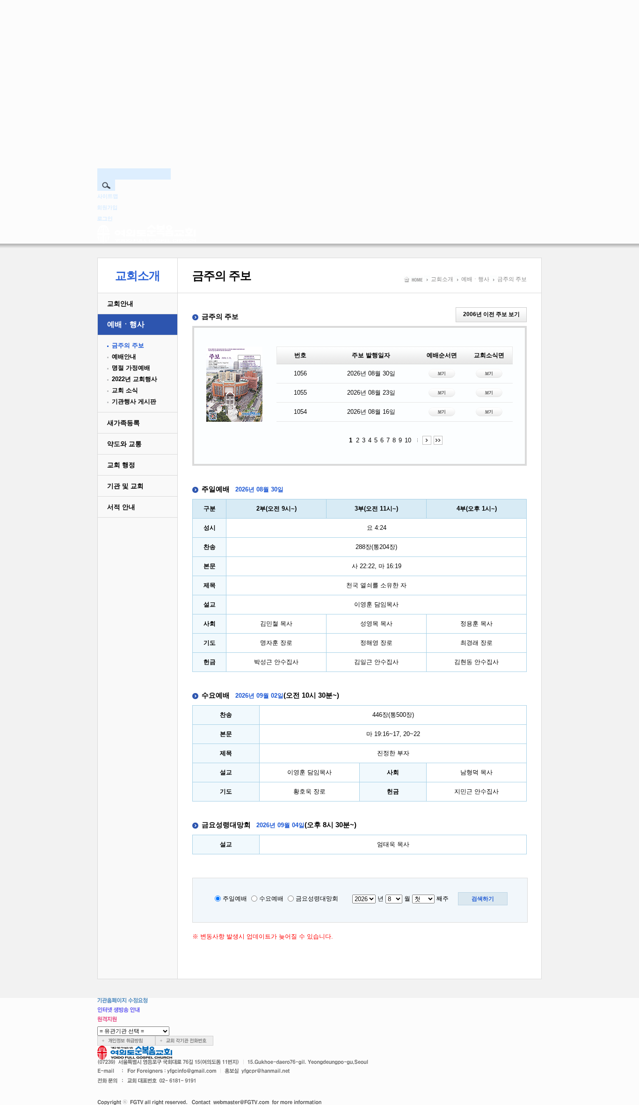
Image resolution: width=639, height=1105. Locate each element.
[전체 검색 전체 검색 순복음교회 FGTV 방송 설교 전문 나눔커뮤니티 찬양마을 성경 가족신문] (319, 126)
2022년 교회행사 (134, 379)
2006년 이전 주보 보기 (491, 314)
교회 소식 (125, 390)
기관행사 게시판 (134, 401)
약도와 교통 (124, 444)
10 (408, 440)
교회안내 (120, 303)
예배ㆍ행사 (126, 324)
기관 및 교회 (125, 486)
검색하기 (483, 899)
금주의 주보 (128, 345)
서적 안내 (121, 507)
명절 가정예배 (131, 367)
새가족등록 (123, 422)
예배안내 (124, 356)
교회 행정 (121, 465)
